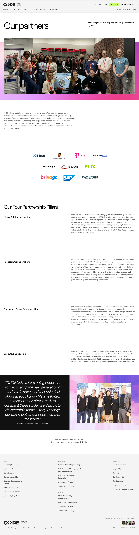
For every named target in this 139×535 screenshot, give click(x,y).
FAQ (134, 9)
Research (116, 473)
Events (118, 9)
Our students (9, 473)
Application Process (66, 482)
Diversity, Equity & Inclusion (124, 489)
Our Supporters (119, 477)
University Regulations (13, 496)
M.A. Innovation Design (67, 502)
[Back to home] (12, 4)
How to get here (119, 485)
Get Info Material (127, 4)
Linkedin (53, 528)
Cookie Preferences (65, 528)
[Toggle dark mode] (96, 4)
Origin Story (118, 469)
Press (30, 528)
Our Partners (118, 481)
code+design (120, 312)
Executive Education (12, 492)
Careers (36, 528)
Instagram (45, 528)
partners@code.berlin (78, 442)
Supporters (127, 9)
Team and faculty (119, 465)
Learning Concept (11, 465)
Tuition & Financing (66, 486)
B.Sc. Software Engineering (69, 465)
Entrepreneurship (40, 9)
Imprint (6, 528)
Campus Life (9, 469)
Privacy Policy (16, 528)
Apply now (113, 4)
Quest (89, 314)
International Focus (11, 488)
